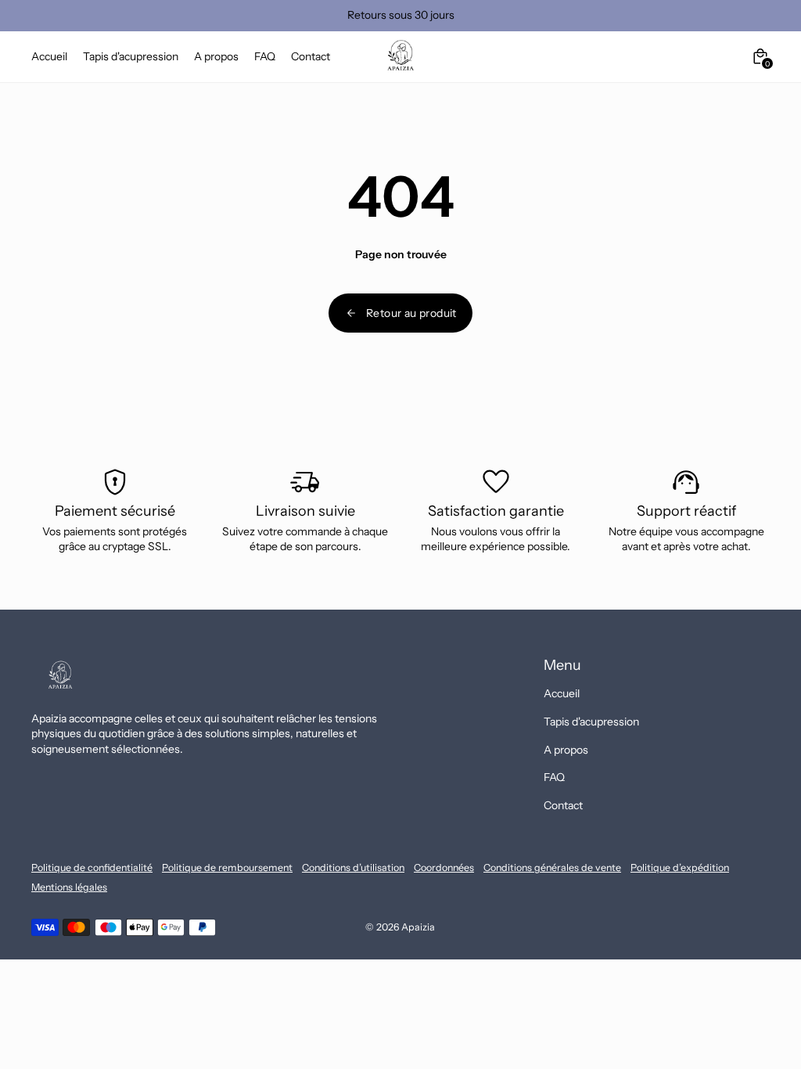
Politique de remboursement (227, 867)
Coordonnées (444, 867)
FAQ (554, 777)
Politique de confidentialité (92, 867)
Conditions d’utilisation (353, 867)
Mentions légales (69, 887)
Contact (563, 805)
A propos (566, 750)
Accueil (562, 693)
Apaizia (418, 927)
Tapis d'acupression (591, 721)
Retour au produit (411, 313)
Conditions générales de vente (552, 867)
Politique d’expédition (679, 867)
